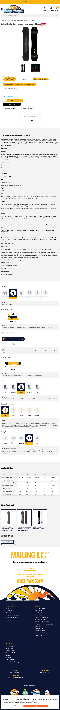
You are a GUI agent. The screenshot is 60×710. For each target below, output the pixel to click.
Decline (30, 705)
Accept (42, 705)
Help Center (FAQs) (12, 617)
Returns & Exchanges (12, 653)
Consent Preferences (30, 685)
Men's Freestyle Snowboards (30, 20)
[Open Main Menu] (2, 9)
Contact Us (9, 610)
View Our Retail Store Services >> (30, 1)
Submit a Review (7, 542)
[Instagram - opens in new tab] (28, 581)
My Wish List (9, 648)
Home (2, 20)
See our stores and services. (15, 677)
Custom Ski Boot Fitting (42, 622)
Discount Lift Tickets (41, 619)
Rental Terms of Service (42, 617)
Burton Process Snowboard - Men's (38, 527)
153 (10, 92)
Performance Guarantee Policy (44, 624)
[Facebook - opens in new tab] (19, 581)
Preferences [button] (35, 702)
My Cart (56, 9)
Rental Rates (38, 615)
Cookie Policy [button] (5, 702)
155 (24, 92)
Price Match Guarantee (13, 615)
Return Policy (10, 613)
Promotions (9, 657)
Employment (38, 635)
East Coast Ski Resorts (41, 633)
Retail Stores (38, 610)
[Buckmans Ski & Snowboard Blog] (36, 692)
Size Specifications (8, 96)
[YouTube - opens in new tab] (37, 581)
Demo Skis (38, 626)
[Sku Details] (24, 111)
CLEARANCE (8, 20)
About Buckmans (40, 608)
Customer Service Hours (44, 672)
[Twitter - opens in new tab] (23, 581)
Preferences (17, 705)
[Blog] (41, 581)
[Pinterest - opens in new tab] (32, 581)
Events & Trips (39, 628)
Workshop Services (40, 613)
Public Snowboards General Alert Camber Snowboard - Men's (7, 528)
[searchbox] (56, 15)
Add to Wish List (29, 100)
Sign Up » (30, 568)
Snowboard (14, 20)
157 (38, 92)
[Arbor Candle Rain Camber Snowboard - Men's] (23, 68)
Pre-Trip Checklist (40, 630)
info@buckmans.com (15, 672)
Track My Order (10, 650)
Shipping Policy (10, 659)
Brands (8, 655)
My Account (51, 10)
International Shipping (12, 662)
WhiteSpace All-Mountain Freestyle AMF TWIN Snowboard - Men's (24, 528)
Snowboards (20, 20)
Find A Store (45, 10)
